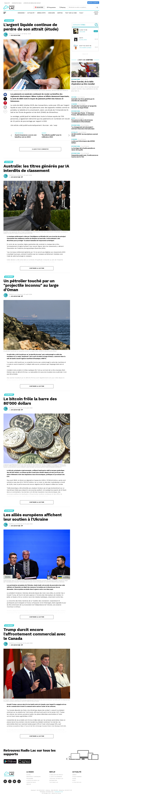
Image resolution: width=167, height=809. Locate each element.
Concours (51, 13)
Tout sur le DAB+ (71, 13)
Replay (63, 7)
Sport (74, 780)
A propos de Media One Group (32, 3)
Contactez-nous (16, 3)
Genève (74, 774)
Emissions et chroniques (33, 776)
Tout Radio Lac (53, 782)
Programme (52, 7)
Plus (81, 13)
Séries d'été (41, 13)
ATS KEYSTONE (15, 35)
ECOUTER (39, 7)
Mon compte (93, 2)
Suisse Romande (76, 776)
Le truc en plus (76, 782)
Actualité (30, 13)
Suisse (74, 778)
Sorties (60, 13)
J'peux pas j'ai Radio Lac (56, 778)
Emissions (21, 13)
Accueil (28, 774)
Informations (53, 780)
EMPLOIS (28, 784)
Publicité (7, 3)
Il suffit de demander (55, 776)
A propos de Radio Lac (32, 780)
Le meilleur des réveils (56, 774)
